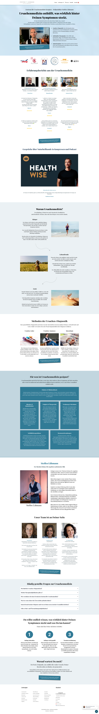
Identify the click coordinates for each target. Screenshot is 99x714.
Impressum (47, 710)
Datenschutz (51, 710)
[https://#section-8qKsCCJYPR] (27, 2)
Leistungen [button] (60, 2)
